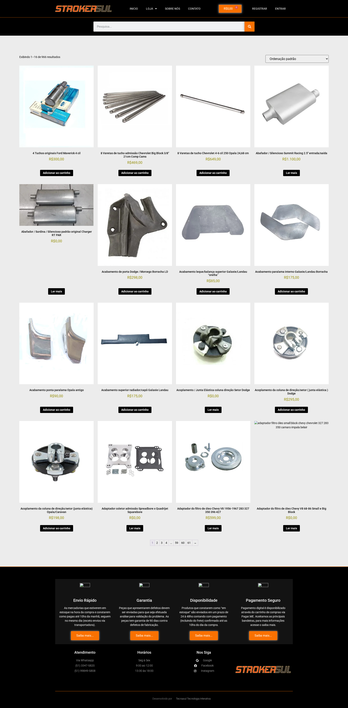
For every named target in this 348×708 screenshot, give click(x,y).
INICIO (134, 8)
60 (182, 542)
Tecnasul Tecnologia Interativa (193, 698)
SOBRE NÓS (172, 8)
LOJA (149, 8)
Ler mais (291, 172)
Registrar (259, 8)
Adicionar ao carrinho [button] (56, 172)
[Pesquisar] (249, 27)
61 (189, 542)
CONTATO (194, 8)
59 (176, 542)
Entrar (280, 8)
